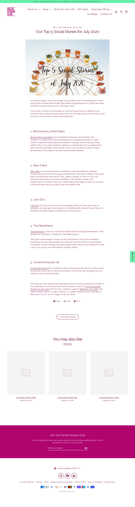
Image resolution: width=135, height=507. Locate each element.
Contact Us (106, 14)
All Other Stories (68, 317)
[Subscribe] (85, 448)
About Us (32, 9)
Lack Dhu (34, 205)
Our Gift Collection (27, 482)
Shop (46, 9)
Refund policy (110, 482)
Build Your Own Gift (64, 9)
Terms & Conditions (95, 482)
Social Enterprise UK (39, 268)
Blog (55, 27)
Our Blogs (92, 14)
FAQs (46, 482)
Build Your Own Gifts (89, 289)
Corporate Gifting (100, 9)
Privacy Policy (80, 482)
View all (67, 343)
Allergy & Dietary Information (61, 482)
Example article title (26, 397)
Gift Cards (82, 9)
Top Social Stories (65, 27)
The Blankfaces (37, 232)
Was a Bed (35, 171)
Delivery (39, 482)
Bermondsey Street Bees (41, 137)
